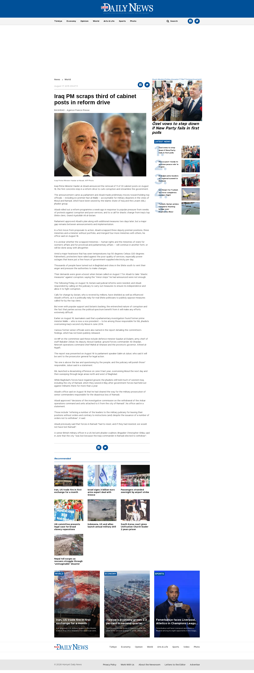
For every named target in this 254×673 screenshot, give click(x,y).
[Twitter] (197, 21)
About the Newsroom (149, 665)
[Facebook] (190, 21)
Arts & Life (109, 21)
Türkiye (58, 21)
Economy (71, 21)
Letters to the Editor (175, 665)
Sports (122, 21)
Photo (133, 21)
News (57, 80)
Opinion (84, 21)
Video (186, 647)
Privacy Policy (109, 665)
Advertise (195, 665)
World (96, 21)
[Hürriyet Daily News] (127, 8)
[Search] (168, 21)
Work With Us (127, 665)
